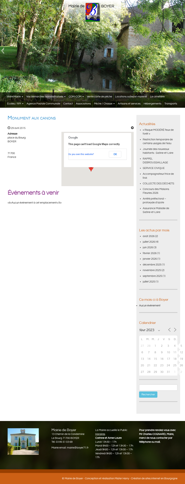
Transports (170, 103)
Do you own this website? (81, 154)
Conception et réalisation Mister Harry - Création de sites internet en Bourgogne (131, 478)
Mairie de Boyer (74, 478)
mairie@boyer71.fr (78, 447)
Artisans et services (129, 103)
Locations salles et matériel (131, 96)
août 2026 (148, 236)
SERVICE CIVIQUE (154, 168)
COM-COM (75, 96)
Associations (83, 103)
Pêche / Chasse (103, 103)
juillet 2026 (149, 241)
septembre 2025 (152, 276)
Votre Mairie (14, 96)
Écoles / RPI (14, 103)
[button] (2, 50)
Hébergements (152, 103)
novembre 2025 (152, 270)
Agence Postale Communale (43, 103)
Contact (68, 103)
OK (115, 154)
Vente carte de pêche (99, 96)
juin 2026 (148, 247)
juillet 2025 (149, 281)
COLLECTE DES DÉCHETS (158, 183)
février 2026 (149, 253)
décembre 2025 (152, 264)
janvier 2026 (150, 258)
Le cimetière (157, 96)
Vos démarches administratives (45, 96)
